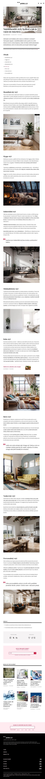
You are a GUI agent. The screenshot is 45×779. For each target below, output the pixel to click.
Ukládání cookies (17, 773)
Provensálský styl (8, 73)
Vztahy (33, 729)
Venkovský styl (8, 71)
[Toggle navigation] (43, 3)
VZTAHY (22, 761)
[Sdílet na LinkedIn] (16, 638)
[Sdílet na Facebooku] (11, 638)
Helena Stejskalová (6, 708)
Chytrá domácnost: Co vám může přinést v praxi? (36, 683)
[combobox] (22, 727)
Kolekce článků (22, 759)
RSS (29, 773)
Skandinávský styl (8, 57)
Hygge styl (7, 59)
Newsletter (6, 754)
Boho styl (7, 66)
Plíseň (29, 729)
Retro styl (7, 68)
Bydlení (4, 26)
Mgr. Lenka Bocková (6, 34)
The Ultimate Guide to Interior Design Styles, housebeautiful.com (18, 627)
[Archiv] (38, 3)
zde (16, 744)
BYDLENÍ (22, 766)
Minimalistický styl (8, 64)
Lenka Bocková (33, 709)
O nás (4, 749)
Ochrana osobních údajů (8, 773)
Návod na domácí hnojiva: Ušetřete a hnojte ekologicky (22, 704)
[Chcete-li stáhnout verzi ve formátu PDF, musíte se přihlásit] (34, 638)
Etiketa (26, 729)
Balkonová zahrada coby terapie (12, 366)
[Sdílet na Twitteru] (14, 638)
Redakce (18, 687)
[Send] (35, 653)
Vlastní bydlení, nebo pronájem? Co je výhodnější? (36, 705)
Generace (18, 729)
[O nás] (22, 737)
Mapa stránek (24, 773)
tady (37, 49)
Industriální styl (8, 62)
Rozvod (22, 729)
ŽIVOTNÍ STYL (22, 768)
